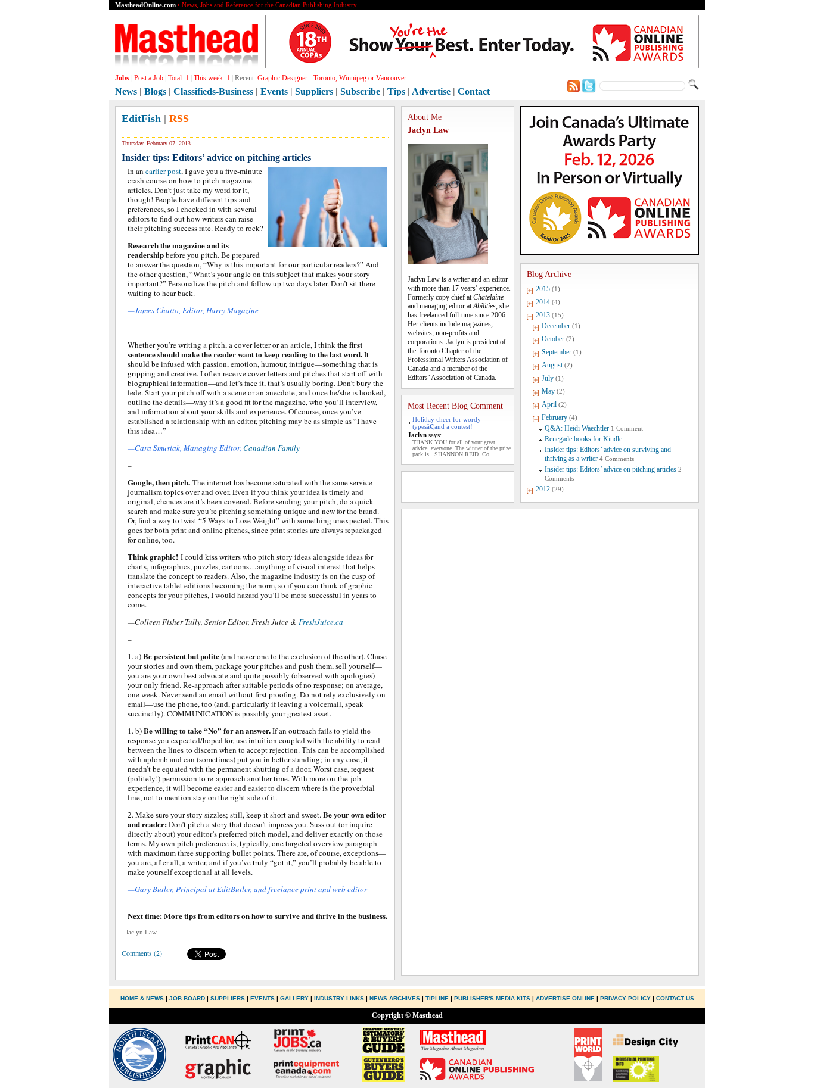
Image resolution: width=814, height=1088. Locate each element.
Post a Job (148, 78)
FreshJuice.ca (321, 621)
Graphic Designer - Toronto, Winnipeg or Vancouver (331, 78)
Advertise (431, 91)
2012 (543, 489)
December (556, 326)
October (553, 339)
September (556, 352)
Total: (178, 78)
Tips (396, 91)
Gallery (294, 998)
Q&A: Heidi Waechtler (577, 428)
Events (274, 91)
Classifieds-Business (213, 91)
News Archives (394, 998)
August (552, 365)
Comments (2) (142, 953)
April (549, 404)
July (548, 378)
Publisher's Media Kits (492, 998)
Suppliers (314, 91)
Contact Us (675, 998)
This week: (212, 78)
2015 (543, 289)
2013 (543, 315)
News (126, 91)
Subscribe (360, 91)
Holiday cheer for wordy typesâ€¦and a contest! (446, 423)
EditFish (141, 118)
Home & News (143, 998)
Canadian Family (271, 447)
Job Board (187, 998)
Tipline (437, 998)
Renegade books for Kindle (583, 439)
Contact (474, 91)
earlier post (163, 171)
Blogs (155, 91)
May (548, 391)
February (554, 417)
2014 (543, 302)
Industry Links (339, 998)
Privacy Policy (625, 998)
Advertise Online (565, 998)
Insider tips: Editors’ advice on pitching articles (610, 469)
